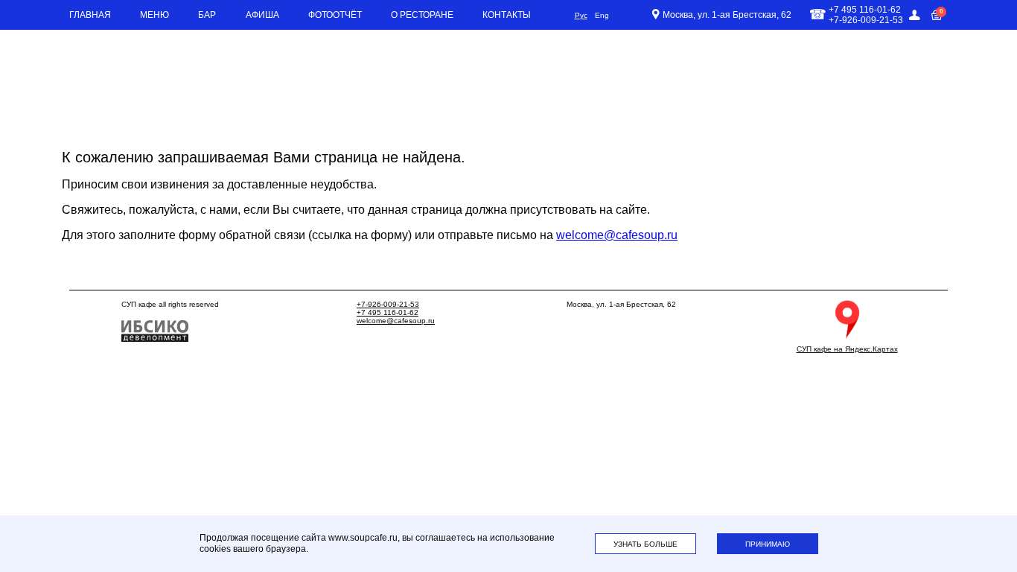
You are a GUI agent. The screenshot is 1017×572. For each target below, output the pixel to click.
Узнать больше (645, 544)
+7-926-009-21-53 (388, 304)
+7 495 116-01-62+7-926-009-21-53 (866, 15)
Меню (154, 15)
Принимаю (767, 544)
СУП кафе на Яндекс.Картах (847, 349)
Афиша (262, 15)
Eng (602, 15)
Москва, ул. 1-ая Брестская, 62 (727, 15)
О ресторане (422, 15)
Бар (207, 15)
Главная (90, 15)
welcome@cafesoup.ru (617, 235)
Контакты (506, 15)
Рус (581, 15)
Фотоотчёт (335, 15)
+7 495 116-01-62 (387, 312)
